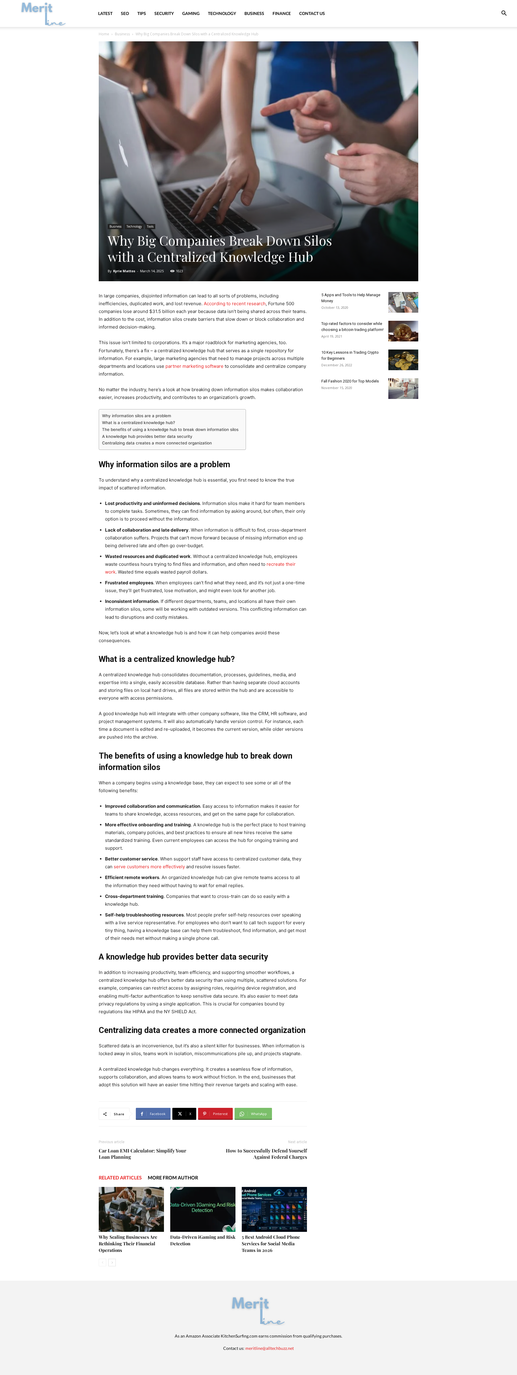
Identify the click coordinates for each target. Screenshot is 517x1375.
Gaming (191, 13)
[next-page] (112, 1262)
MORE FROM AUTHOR (173, 1177)
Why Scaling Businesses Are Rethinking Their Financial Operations (128, 1243)
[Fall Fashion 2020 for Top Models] (403, 388)
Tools (150, 226)
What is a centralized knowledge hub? (139, 422)
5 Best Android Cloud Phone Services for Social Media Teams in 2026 (271, 1243)
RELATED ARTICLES (120, 1177)
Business (254, 13)
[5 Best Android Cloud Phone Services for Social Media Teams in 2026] (274, 1209)
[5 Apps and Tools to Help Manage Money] (403, 302)
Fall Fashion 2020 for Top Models (350, 381)
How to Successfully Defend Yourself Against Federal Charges (266, 1153)
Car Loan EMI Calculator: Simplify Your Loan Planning (142, 1153)
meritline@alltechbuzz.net (269, 1348)
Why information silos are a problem (137, 415)
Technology (222, 13)
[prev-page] (102, 1262)
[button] (504, 14)
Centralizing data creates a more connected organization (157, 443)
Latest (105, 13)
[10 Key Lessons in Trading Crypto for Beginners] (403, 360)
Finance (282, 13)
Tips (141, 13)
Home (104, 34)
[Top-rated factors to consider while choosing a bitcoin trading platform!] (403, 331)
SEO (125, 13)
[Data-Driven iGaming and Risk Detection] (202, 1209)
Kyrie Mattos (124, 271)
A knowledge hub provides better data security (148, 436)
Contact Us (312, 13)
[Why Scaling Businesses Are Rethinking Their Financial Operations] (131, 1209)
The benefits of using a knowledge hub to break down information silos (171, 429)
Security (164, 13)
